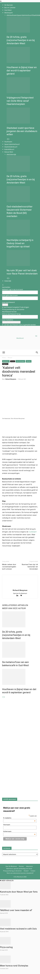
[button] (3, 352)
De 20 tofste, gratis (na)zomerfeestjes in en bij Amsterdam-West (21, 40)
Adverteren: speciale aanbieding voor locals (19, 868)
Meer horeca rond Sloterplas (14, 965)
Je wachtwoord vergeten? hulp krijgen (15, 307)
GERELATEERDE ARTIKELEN (15, 605)
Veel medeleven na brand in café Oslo (18, 928)
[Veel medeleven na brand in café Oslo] (20, 922)
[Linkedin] (19, 387)
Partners (21, 866)
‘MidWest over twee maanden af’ (16, 910)
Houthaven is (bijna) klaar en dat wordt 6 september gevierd (22, 70)
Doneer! (26, 871)
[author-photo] (20, 587)
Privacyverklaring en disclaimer (13, 309)
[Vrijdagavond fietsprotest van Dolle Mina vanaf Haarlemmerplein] (22, 85)
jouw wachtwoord (8, 302)
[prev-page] (7, 139)
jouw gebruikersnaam (10, 295)
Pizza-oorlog (6, 947)
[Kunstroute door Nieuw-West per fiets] (20, 885)
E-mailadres (19, 818)
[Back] (3, 285)
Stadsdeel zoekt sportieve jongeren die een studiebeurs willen (22, 131)
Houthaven (13, 15)
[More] (29, 387)
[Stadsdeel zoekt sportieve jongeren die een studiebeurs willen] (22, 116)
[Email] (14, 387)
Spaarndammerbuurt (24, 15)
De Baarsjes (8, 5)
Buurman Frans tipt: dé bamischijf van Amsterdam (30, 567)
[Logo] (16, 365)
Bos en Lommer (9, 8)
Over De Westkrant (11, 866)
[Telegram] (24, 387)
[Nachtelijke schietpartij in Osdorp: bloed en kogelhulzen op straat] (22, 228)
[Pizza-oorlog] (20, 941)
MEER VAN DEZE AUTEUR (14, 608)
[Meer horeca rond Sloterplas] (20, 959)
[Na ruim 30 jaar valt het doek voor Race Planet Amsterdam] (22, 258)
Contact (33, 871)
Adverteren (29, 866)
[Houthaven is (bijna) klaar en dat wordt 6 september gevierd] (22, 55)
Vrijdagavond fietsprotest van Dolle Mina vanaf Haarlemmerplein (20, 100)
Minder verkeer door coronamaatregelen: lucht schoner (9, 567)
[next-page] (9, 139)
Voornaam (6, 824)
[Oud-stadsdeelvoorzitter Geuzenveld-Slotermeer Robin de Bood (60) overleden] (22, 194)
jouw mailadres (7, 320)
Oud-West (8, 10)
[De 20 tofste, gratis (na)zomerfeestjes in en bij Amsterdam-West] (22, 25)
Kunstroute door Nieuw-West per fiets (19, 891)
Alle (8, 15)
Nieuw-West (8, 152)
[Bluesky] (22, 595)
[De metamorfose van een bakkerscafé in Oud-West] (20, 650)
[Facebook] (4, 387)
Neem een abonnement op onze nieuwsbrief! (20, 873)
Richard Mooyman (10, 379)
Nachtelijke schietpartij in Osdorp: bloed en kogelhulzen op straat (20, 243)
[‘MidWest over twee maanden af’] (20, 904)
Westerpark (8, 13)
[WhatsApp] (9, 387)
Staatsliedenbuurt (10, 147)
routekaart (33, 532)
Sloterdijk (12, 154)
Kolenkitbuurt (9, 149)
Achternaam (19, 831)
